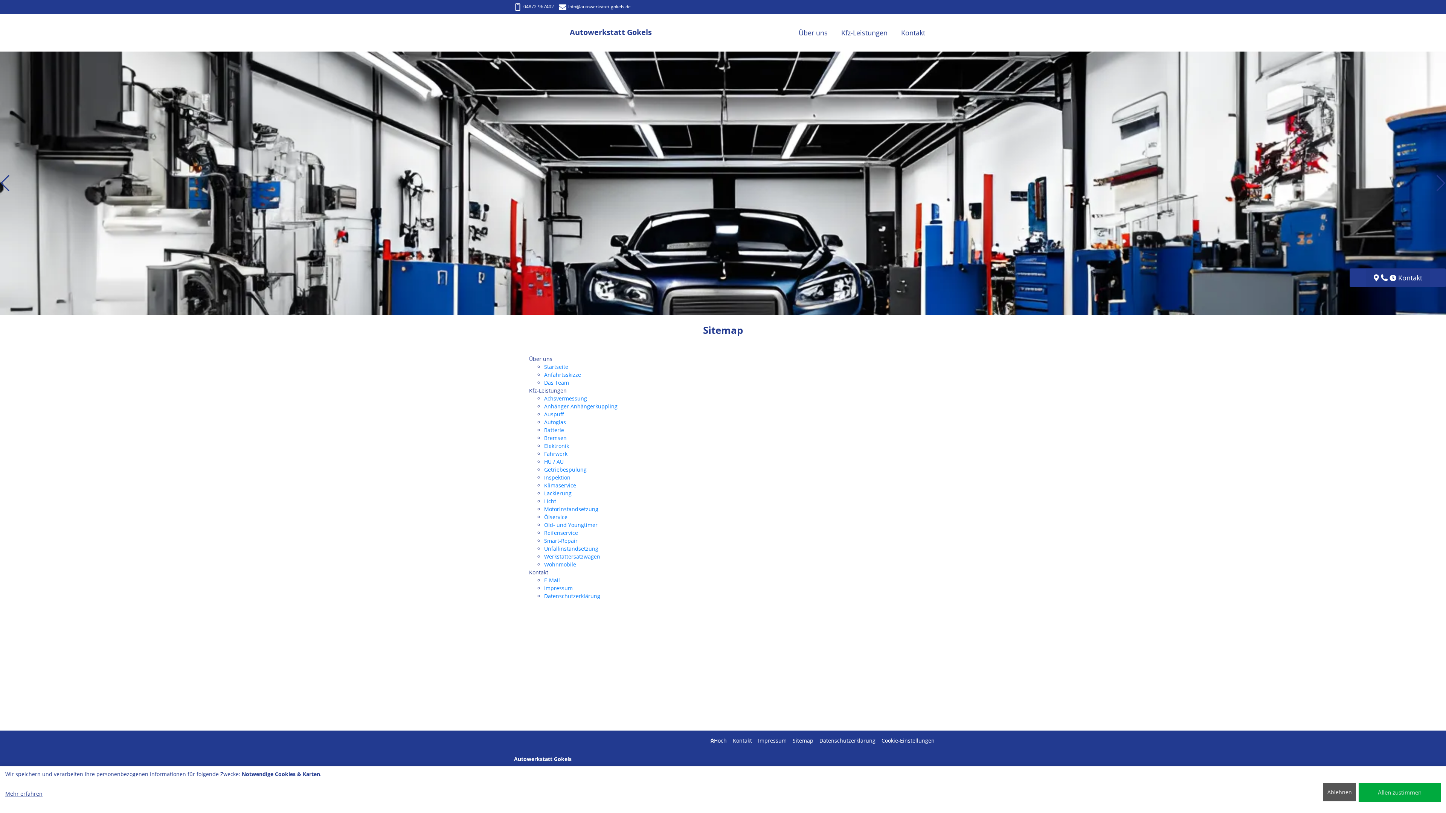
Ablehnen (1339, 792)
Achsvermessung (565, 398)
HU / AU (554, 461)
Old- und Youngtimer (571, 524)
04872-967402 (538, 6)
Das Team (556, 382)
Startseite (556, 366)
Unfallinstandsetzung (571, 548)
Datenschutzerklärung (572, 596)
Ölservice (555, 517)
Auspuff (554, 414)
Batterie (554, 430)
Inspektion (557, 477)
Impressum (558, 588)
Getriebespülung (565, 469)
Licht (550, 501)
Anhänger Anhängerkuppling (581, 406)
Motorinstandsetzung (571, 509)
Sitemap (803, 740)
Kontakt (742, 740)
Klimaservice (560, 485)
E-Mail (552, 580)
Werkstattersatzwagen (572, 556)
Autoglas (555, 422)
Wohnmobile (560, 564)
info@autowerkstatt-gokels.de (599, 6)
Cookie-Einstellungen (908, 740)
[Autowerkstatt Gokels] (542, 33)
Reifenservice (561, 532)
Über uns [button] (813, 32)
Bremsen (555, 438)
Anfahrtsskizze (562, 374)
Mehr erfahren (24, 793)
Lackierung (558, 493)
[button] (5, 183)
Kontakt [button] (913, 32)
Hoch (720, 740)
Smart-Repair (561, 540)
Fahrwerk (555, 453)
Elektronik (556, 445)
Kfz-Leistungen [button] (864, 32)
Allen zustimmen (1400, 792)
